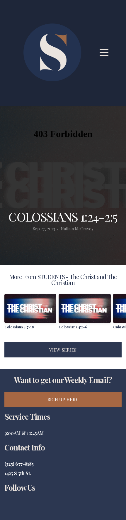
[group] (30, 313)
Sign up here (63, 399)
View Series (62, 350)
